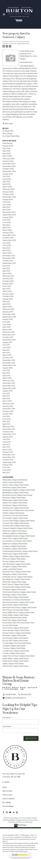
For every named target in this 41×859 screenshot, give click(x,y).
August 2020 (7, 284)
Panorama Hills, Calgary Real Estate (16, 587)
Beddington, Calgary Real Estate (15, 493)
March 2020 (7, 291)
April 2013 (6, 447)
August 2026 (7, 146)
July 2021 (6, 266)
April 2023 (6, 227)
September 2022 (9, 240)
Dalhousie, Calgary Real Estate (14, 531)
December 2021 (8, 256)
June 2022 (6, 245)
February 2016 (8, 381)
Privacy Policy (33, 820)
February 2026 (8, 159)
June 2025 (6, 179)
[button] (3, 812)
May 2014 (6, 421)
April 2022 (6, 250)
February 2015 (8, 404)
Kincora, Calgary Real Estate (13, 561)
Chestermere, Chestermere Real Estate (18, 510)
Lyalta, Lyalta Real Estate (12, 569)
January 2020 (8, 294)
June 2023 (6, 222)
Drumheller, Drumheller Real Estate (17, 541)
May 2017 (6, 350)
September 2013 (9, 434)
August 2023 (7, 217)
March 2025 (7, 187)
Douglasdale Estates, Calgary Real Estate (18, 536)
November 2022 (9, 235)
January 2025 (7, 192)
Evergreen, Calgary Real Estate (14, 549)
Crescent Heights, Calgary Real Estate (17, 528)
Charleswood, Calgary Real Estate (15, 508)
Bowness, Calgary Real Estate (14, 498)
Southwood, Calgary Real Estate (15, 638)
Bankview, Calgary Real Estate (14, 487)
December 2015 (8, 383)
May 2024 (6, 207)
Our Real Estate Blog (10, 136)
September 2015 (9, 388)
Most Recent (7, 143)
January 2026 (7, 161)
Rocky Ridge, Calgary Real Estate (15, 615)
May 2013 (6, 444)
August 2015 (7, 391)
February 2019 (8, 309)
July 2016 (6, 370)
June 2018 (6, 324)
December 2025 (8, 164)
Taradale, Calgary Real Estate (14, 646)
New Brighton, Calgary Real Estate (16, 579)
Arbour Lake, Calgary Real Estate (15, 485)
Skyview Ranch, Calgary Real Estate (16, 633)
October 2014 (7, 411)
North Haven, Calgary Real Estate (15, 584)
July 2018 (6, 322)
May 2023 (6, 225)
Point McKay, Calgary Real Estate (15, 597)
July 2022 (6, 243)
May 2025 (6, 181)
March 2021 (7, 273)
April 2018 (6, 327)
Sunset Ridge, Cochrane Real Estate (16, 643)
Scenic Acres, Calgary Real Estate (15, 628)
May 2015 (6, 396)
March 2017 (7, 355)
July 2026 (6, 148)
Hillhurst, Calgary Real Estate (14, 559)
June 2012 (6, 470)
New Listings (7, 133)
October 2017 (7, 337)
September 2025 (9, 171)
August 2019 (7, 299)
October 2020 (8, 281)
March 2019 (7, 307)
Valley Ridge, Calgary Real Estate (15, 658)
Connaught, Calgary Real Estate (15, 518)
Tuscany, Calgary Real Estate (13, 648)
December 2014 (8, 409)
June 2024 (6, 205)
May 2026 (6, 151)
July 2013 (6, 439)
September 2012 (9, 462)
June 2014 (6, 419)
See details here (26, 62)
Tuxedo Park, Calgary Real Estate (15, 651)
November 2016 (8, 363)
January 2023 (7, 233)
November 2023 (9, 212)
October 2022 (8, 238)
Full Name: (6, 717)
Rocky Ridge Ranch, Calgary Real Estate (18, 612)
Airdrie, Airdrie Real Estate (12, 482)
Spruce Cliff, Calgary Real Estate (15, 641)
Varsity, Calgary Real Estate (13, 664)
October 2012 (7, 460)
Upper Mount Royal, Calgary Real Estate (18, 656)
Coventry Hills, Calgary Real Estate (16, 526)
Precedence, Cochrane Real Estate (16, 600)
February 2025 (8, 189)
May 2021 (6, 268)
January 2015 (7, 406)
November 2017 (8, 335)
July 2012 (6, 467)
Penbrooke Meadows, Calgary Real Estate (19, 592)
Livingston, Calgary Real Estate (14, 567)
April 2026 (6, 153)
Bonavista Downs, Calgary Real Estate (17, 495)
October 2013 (7, 432)
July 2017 (6, 345)
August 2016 (7, 368)
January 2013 (7, 452)
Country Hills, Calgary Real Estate (15, 523)
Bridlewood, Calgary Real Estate (15, 500)
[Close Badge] (30, 853)
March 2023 (7, 230)
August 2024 (7, 199)
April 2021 (6, 271)
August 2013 (7, 437)
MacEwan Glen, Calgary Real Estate (16, 572)
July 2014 (6, 416)
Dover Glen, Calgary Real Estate (15, 538)
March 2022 (7, 253)
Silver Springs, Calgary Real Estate (15, 630)
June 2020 (6, 286)
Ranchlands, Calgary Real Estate (15, 605)
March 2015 (7, 401)
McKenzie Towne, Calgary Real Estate (17, 577)
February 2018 (8, 332)
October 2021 (7, 261)
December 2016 (8, 360)
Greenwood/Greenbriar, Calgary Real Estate (20, 551)
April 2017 (6, 353)
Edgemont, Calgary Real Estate (14, 544)
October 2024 (8, 194)
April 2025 (6, 184)
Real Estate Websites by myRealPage (20, 822)
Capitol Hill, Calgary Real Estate (14, 503)
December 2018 (8, 314)
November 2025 (8, 166)
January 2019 (7, 312)
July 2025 (6, 176)
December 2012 (8, 455)
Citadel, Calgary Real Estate (13, 513)
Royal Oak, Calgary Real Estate (14, 620)
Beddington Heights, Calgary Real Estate (18, 490)
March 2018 (7, 330)
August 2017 (7, 342)
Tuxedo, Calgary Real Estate (13, 653)
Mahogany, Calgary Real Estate (14, 574)
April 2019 (6, 304)
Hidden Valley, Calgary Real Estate (16, 556)
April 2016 (6, 376)
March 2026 (7, 156)
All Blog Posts (7, 131)
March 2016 (7, 378)
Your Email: (6, 726)
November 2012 (8, 457)
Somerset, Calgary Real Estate (19, 43)
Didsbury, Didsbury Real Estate (14, 533)
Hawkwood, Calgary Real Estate (15, 554)
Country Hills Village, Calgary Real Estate (18, 521)
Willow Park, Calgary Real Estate (15, 666)
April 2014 (6, 424)
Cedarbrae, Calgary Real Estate (14, 505)
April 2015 (6, 398)
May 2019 (6, 301)
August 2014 (7, 414)
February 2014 (8, 427)
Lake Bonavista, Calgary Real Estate (16, 564)
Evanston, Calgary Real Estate (14, 546)
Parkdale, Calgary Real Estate (14, 590)
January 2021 (7, 279)
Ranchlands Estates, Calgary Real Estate (18, 602)
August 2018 (7, 319)
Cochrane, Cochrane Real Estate (15, 515)
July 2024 (6, 202)
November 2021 (8, 258)
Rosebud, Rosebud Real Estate (14, 618)
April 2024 (6, 210)
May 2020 (6, 289)
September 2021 (9, 263)
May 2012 (6, 472)
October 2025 (8, 169)
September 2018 (9, 317)
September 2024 (9, 197)
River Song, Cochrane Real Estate (15, 610)
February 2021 (8, 276)
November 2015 (8, 386)
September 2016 (9, 365)
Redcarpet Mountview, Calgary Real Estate (19, 607)
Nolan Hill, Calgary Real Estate (14, 582)
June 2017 (6, 347)
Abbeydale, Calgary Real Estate (14, 480)
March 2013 (7, 450)
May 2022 (6, 248)
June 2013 (6, 442)
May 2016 (6, 373)
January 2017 (7, 358)
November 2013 (8, 429)
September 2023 (9, 215)
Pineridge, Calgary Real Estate (14, 595)
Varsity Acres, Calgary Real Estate (15, 661)
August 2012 (7, 465)
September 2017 (9, 340)
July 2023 (6, 220)
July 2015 (6, 393)
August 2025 (7, 174)
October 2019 (7, 296)
